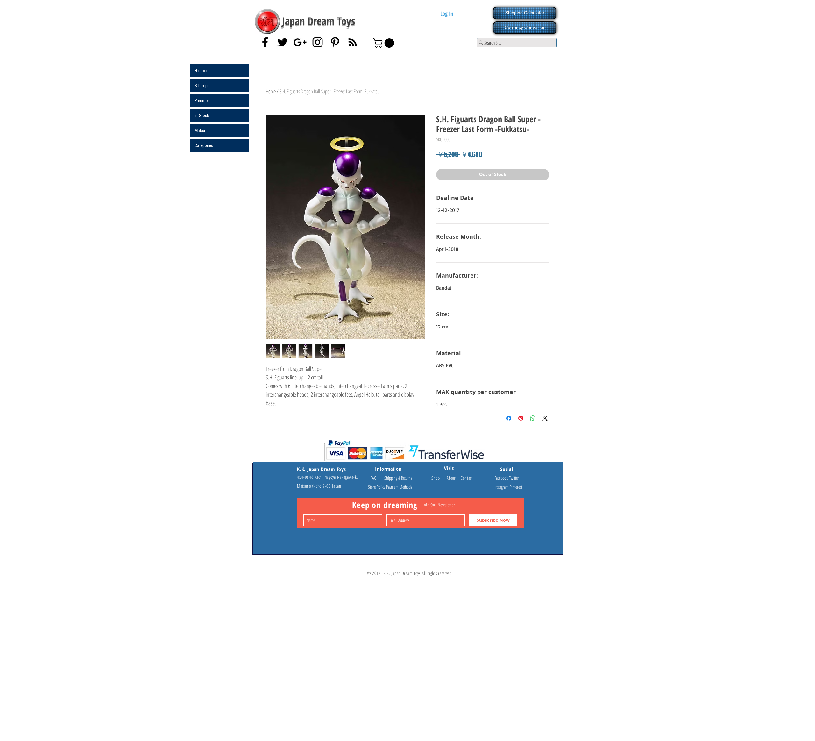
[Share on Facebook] (509, 418)
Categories (204, 145)
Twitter (514, 478)
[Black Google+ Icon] (300, 42)
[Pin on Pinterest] (521, 418)
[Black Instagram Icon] (317, 42)
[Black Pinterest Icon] (335, 42)
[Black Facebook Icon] (265, 42)
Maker (200, 130)
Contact (467, 478)
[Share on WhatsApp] (533, 418)
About (454, 478)
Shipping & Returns (398, 478)
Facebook (501, 478)
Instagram (502, 487)
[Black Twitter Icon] (282, 42)
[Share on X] (545, 418)
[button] (384, 43)
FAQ (376, 478)
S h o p (201, 85)
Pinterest (516, 487)
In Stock (202, 115)
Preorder (202, 100)
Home (271, 91)
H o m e (201, 71)
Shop (439, 478)
